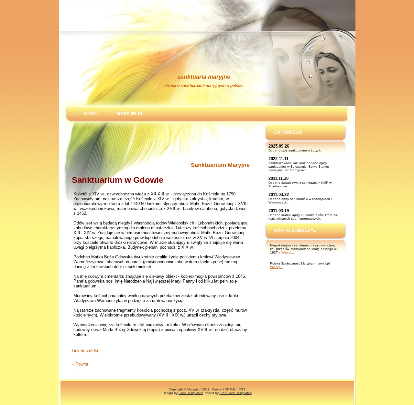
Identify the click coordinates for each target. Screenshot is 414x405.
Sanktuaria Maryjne (203, 77)
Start (91, 113)
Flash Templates (191, 393)
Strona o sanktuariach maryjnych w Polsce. (204, 85)
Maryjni (217, 389)
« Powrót (80, 364)
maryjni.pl (130, 113)
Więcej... (287, 252)
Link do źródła (85, 350)
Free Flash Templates (236, 393)
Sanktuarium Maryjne (220, 165)
